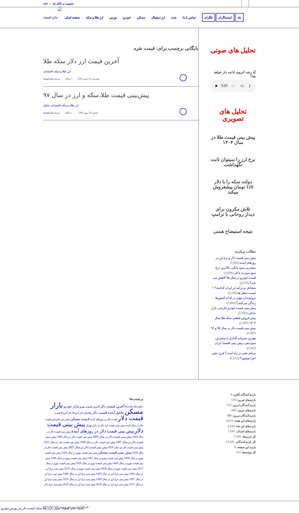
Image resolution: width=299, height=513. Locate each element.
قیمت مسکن (80, 419)
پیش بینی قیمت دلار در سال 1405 (112, 436)
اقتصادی (48, 71)
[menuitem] (46, 3)
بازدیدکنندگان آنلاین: (244, 394)
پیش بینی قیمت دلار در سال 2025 (61, 442)
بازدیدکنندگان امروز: (243, 405)
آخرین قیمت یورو (90, 406)
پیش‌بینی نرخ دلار (53, 484)
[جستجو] (251, 17)
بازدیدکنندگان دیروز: (244, 415)
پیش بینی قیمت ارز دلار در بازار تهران (105, 425)
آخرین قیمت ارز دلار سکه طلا (81, 61)
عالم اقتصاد (48, 79)
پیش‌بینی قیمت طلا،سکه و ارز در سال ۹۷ (96, 95)
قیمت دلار (130, 418)
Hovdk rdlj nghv (134, 406)
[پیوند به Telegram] (245, 3)
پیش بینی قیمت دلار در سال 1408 (97, 442)
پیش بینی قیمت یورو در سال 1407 (105, 458)
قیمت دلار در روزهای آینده (103, 419)
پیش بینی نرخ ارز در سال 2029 (79, 484)
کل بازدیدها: (248, 436)
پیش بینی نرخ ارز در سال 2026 (79, 479)
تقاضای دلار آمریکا (82, 413)
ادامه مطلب (183, 77)
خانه (45, 3)
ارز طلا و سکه (62, 71)
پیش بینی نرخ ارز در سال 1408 (112, 479)
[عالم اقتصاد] (52, 17)
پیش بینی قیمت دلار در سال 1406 (74, 437)
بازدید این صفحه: (246, 447)
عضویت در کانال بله (63, 3)
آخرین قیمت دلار (112, 406)
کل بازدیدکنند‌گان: (245, 441)
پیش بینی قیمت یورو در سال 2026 (94, 463)
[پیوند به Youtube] (252, 3)
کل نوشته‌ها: (248, 452)
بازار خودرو (71, 406)
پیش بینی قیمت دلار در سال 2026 (125, 447)
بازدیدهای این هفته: (244, 420)
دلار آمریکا (66, 413)
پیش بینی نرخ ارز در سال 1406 (79, 474)
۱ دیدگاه (68, 79)
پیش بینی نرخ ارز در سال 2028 (112, 484)
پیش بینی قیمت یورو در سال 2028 (119, 468)
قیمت (57, 413)
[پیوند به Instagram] (238, 3)
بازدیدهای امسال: (245, 431)
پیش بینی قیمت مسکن (115, 452)
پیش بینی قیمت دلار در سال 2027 (87, 447)
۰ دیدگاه (69, 113)
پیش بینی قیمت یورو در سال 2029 (82, 468)
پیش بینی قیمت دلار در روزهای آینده (102, 431)
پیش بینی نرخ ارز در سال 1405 (112, 474)
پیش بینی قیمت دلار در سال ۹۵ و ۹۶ (233, 328)
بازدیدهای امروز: (246, 400)
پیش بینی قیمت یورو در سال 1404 (79, 452)
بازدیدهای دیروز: (246, 410)
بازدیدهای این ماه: (245, 426)
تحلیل (46, 105)
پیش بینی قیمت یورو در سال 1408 (69, 458)
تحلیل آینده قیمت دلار (108, 412)
